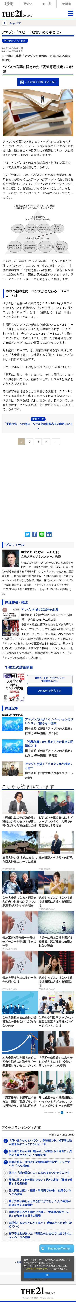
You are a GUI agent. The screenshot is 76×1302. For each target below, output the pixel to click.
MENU (70, 13)
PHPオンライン (9, 4)
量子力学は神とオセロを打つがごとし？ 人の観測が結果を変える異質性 (40, 1203)
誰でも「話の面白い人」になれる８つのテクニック (39, 1172)
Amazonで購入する (49, 690)
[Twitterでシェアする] (56, 1248)
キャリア (15, 23)
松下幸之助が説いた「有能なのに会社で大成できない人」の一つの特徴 (40, 1235)
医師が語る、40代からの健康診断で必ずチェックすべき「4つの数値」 (39, 1163)
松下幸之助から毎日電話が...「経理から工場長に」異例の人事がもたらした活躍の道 (40, 1153)
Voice (28, 4)
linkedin (49, 534)
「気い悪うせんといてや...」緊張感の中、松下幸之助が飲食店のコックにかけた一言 (40, 1142)
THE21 (47, 4)
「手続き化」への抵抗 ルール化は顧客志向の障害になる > (38, 424)
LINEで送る (41, 534)
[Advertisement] (38, 487)
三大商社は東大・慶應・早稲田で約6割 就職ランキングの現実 (40, 1192)
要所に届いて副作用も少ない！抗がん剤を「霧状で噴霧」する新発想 (40, 1181)
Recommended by (52, 1112)
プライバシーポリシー (36, 1268)
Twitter (27, 534)
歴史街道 (66, 4)
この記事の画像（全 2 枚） (41, 81)
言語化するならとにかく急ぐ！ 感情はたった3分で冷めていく (40, 1224)
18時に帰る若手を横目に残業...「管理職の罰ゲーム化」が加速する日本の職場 (39, 1213)
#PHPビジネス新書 (15, 40)
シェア (34, 534)
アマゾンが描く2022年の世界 (40, 609)
